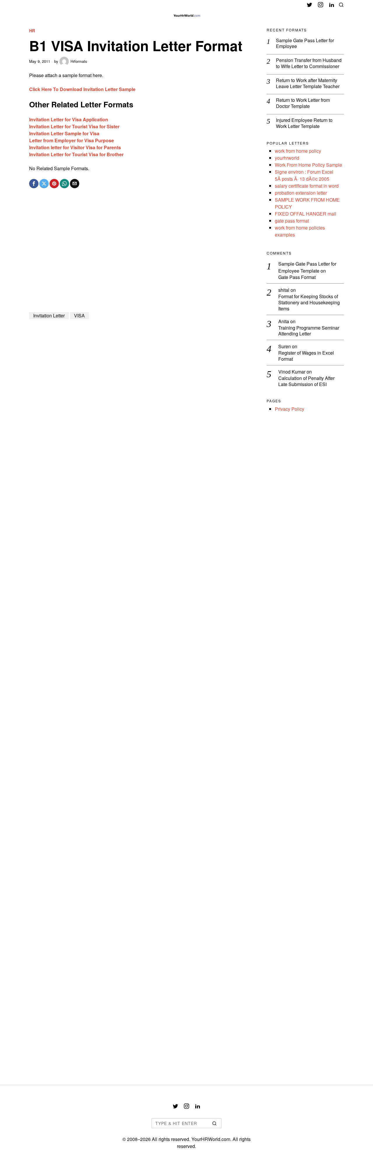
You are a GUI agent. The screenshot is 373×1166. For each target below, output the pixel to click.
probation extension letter (301, 192)
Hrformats (79, 61)
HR (32, 30)
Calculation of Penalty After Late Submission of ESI (306, 381)
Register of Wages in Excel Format (306, 356)
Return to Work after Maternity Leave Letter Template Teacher (307, 83)
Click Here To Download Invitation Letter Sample (82, 89)
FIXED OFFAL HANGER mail (305, 213)
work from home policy (298, 150)
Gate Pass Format (297, 277)
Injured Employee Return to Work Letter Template (304, 123)
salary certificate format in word (307, 185)
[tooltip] (309, 4)
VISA (79, 315)
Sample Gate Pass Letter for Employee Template (307, 267)
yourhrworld (287, 157)
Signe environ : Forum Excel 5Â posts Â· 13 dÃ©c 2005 (304, 175)
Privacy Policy (289, 409)
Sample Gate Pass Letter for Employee (305, 44)
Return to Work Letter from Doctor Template (303, 103)
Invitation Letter (49, 315)
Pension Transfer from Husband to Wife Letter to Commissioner (309, 63)
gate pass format (292, 220)
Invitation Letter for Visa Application (68, 119)
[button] (214, 1123)
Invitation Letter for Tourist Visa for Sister (74, 126)
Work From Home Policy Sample (308, 164)
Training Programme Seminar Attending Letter (308, 331)
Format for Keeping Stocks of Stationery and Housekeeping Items (309, 303)
